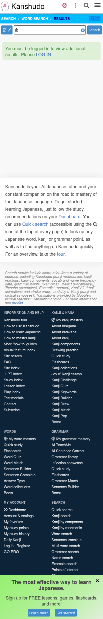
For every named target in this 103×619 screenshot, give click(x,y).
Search (94, 29)
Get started (65, 613)
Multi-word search (66, 545)
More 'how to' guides (20, 343)
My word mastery (22, 438)
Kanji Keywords (64, 391)
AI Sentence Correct (68, 450)
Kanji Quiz (60, 385)
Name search (62, 557)
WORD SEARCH (35, 18)
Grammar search (65, 551)
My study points (16, 527)
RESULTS (62, 18)
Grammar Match (65, 480)
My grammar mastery (72, 438)
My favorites (13, 521)
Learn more (38, 613)
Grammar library (65, 456)
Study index (13, 379)
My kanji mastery (69, 319)
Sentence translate (67, 539)
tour (60, 253)
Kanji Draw (60, 403)
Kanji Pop (59, 415)
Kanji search (61, 515)
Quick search (35, 223)
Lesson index (14, 385)
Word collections (17, 486)
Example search (64, 563)
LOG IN (43, 54)
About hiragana (64, 325)
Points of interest (65, 569)
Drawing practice (65, 349)
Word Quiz (12, 456)
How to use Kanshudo (21, 325)
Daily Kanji (12, 539)
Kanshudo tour (15, 319)
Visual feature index (19, 349)
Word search (62, 533)
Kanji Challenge (64, 379)
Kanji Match (61, 409)
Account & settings (19, 515)
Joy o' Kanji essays (67, 373)
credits (17, 302)
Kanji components (66, 343)
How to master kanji (20, 337)
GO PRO (11, 551)
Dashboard (69, 216)
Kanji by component (67, 521)
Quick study (61, 355)
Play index (12, 391)
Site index (12, 367)
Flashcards (60, 361)
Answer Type (14, 480)
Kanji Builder (62, 397)
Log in (9, 545)
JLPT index (13, 373)
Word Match (13, 462)
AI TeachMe (61, 444)
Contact (10, 403)
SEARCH (8, 18)
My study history (17, 533)
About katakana (64, 331)
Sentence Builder (17, 468)
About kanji (60, 337)
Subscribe (12, 409)
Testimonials (14, 397)
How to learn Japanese (22, 331)
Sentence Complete (20, 474)
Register (23, 545)
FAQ (7, 361)
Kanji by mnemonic (67, 527)
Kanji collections (64, 367)
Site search (13, 355)
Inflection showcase (67, 462)
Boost (56, 421)
